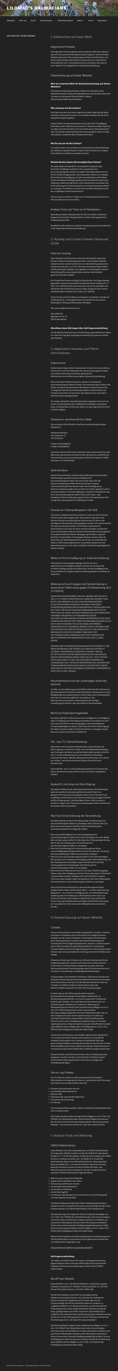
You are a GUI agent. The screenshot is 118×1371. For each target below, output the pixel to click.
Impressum (102, 20)
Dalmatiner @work (65, 20)
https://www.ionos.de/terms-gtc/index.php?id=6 (72, 1247)
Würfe (79, 20)
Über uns (23, 20)
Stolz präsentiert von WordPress (38, 1365)
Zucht (33, 20)
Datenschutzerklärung (15, 1365)
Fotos (90, 20)
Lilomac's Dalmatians (37, 8)
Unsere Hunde (46, 20)
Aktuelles (11, 20)
